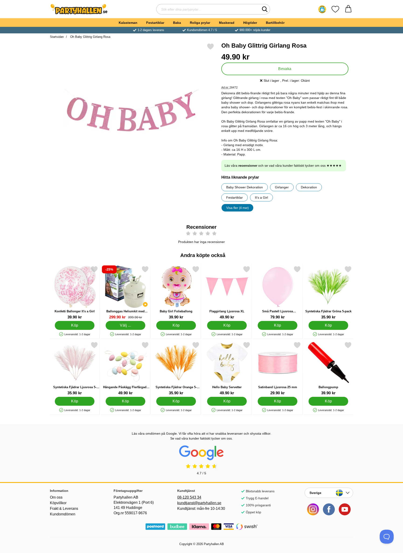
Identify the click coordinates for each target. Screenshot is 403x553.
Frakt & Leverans (64, 509)
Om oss (56, 497)
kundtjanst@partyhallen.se (199, 503)
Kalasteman (128, 23)
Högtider (250, 23)
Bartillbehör (275, 23)
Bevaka (285, 69)
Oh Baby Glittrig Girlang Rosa (89, 37)
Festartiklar (155, 23)
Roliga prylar (200, 23)
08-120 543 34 (189, 497)
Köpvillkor (58, 503)
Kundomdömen (62, 514)
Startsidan (57, 37)
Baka (177, 23)
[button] (322, 9)
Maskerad (226, 23)
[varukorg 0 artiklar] (348, 9)
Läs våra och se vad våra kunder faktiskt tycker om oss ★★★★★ (283, 165)
